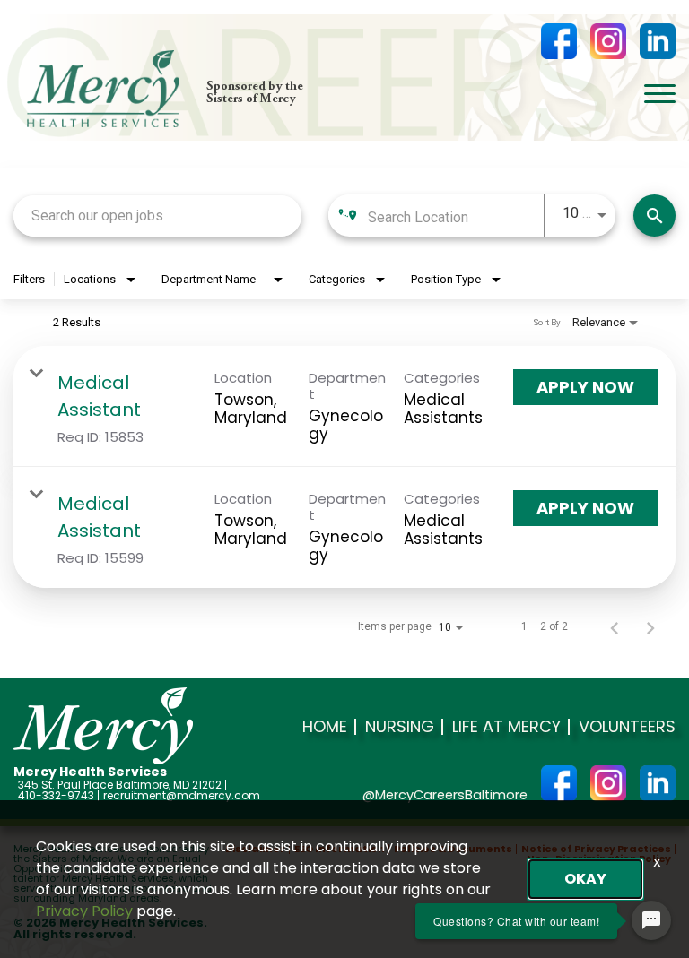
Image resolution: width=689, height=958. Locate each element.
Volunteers (627, 727)
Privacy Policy (84, 911)
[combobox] (157, 215)
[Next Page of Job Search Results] (650, 626)
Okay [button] (585, 878)
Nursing (399, 727)
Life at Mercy (506, 727)
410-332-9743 (56, 795)
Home (324, 727)
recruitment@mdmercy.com (181, 795)
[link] (344, 406)
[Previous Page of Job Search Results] (614, 626)
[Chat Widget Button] (651, 920)
